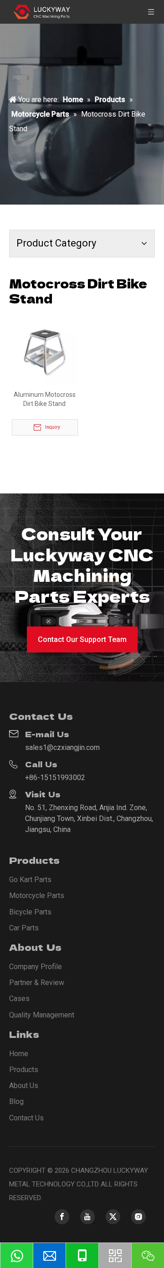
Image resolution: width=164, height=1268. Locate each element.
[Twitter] (113, 1216)
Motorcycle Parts (36, 895)
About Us (23, 1085)
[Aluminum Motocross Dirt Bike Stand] (44, 352)
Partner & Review (36, 982)
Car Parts (24, 928)
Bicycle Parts (30, 912)
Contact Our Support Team (82, 639)
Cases (19, 998)
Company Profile (35, 966)
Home (18, 1053)
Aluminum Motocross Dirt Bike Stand (45, 399)
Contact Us (26, 1118)
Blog (16, 1101)
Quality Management (41, 1015)
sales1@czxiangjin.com (62, 747)
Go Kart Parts (30, 879)
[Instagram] (138, 1216)
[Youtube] (87, 1216)
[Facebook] (62, 1216)
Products (23, 1069)
